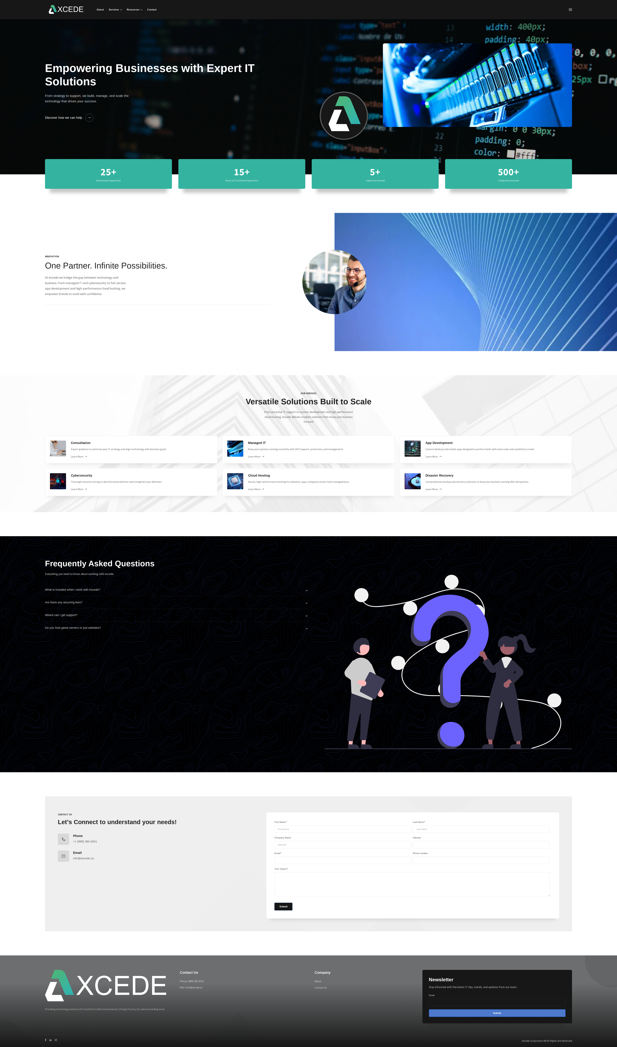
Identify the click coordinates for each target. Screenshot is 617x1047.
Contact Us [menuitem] (321, 987)
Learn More (77, 456)
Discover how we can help (63, 117)
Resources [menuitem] (133, 9)
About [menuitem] (100, 9)
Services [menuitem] (114, 9)
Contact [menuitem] (152, 9)
